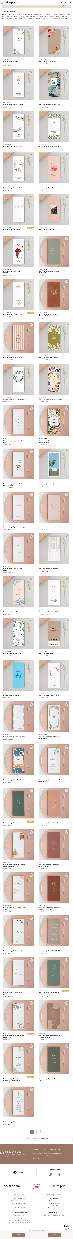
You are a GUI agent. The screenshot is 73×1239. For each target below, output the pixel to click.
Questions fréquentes (19, 1198)
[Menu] (70, 1224)
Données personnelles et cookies (19, 1223)
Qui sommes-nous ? (19, 1215)
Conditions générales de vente (19, 1220)
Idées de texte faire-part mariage (53, 1215)
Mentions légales (19, 1218)
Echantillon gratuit (54, 1208)
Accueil (29, 1138)
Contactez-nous (19, 1207)
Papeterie (35, 1138)
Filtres (18, 1235)
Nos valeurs (54, 1205)
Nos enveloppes (54, 1201)
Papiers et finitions (54, 1203)
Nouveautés (54, 1198)
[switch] (67, 1229)
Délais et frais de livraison (19, 1201)
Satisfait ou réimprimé (19, 1203)
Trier (55, 1235)
